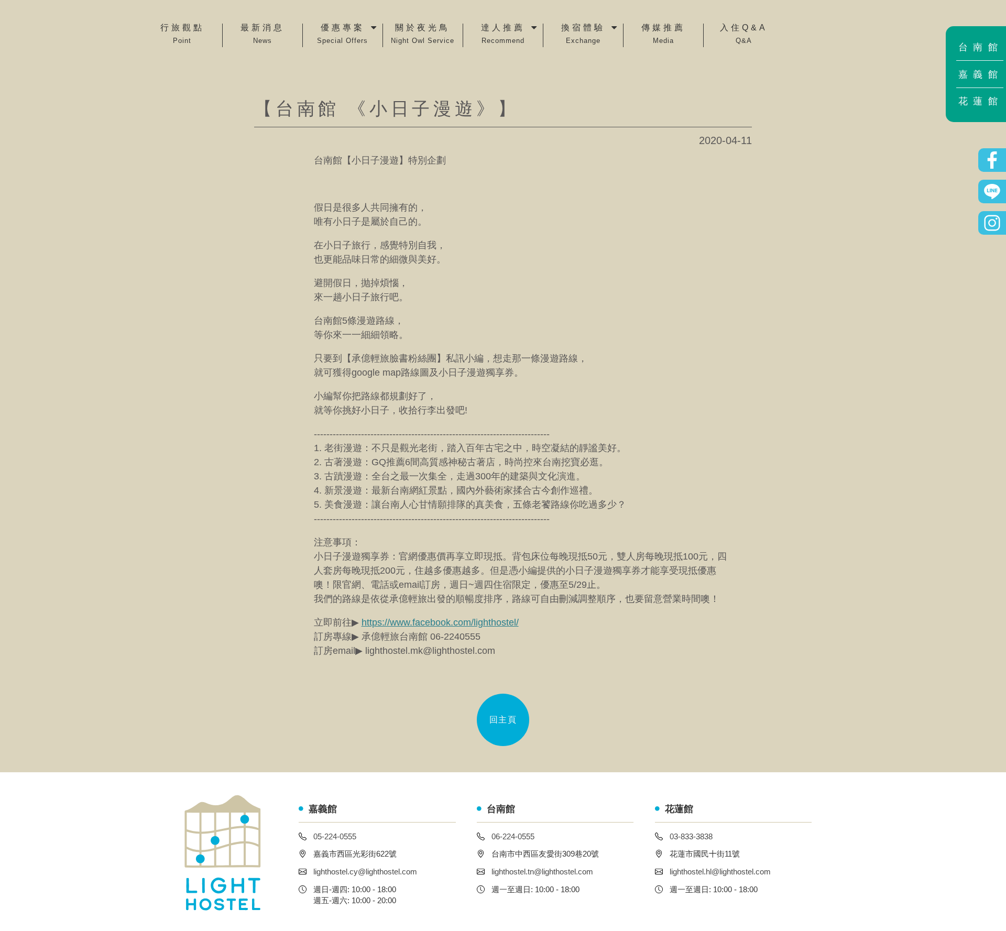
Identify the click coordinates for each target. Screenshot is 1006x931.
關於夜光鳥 (422, 34)
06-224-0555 (512, 836)
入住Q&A (744, 34)
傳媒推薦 (663, 34)
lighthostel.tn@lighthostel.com (542, 871)
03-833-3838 (691, 836)
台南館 (980, 47)
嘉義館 (980, 74)
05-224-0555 (334, 836)
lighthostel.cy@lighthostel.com (365, 871)
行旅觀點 (182, 34)
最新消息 (262, 34)
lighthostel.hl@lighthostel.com (720, 871)
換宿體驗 (583, 34)
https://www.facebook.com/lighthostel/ (440, 622)
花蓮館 (980, 101)
